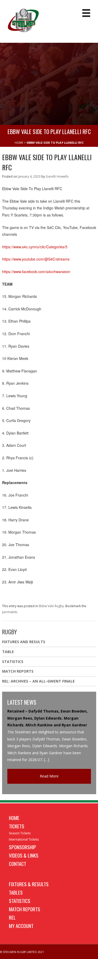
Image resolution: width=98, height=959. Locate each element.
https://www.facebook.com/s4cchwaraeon (36, 271)
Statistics (12, 661)
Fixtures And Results (23, 641)
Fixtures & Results (29, 884)
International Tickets (24, 839)
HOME (19, 142)
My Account (21, 925)
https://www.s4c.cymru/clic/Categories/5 (34, 246)
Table (8, 651)
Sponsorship (22, 847)
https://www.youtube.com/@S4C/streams (36, 259)
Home (14, 818)
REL (12, 917)
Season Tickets (20, 833)
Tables (16, 892)
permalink (9, 612)
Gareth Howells (57, 176)
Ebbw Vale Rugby (51, 606)
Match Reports (17, 671)
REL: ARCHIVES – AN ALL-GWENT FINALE (39, 681)
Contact (17, 863)
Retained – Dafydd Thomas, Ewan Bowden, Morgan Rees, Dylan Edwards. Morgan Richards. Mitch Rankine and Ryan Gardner (47, 718)
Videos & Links (23, 855)
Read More (49, 776)
